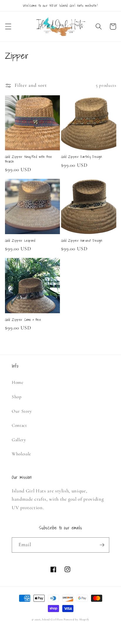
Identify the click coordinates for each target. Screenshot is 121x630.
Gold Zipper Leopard (20, 240)
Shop (17, 396)
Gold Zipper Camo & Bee (23, 319)
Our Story (22, 411)
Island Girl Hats (52, 619)
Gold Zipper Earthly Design (81, 156)
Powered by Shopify (76, 619)
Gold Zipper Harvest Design (81, 240)
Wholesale (21, 453)
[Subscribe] (102, 545)
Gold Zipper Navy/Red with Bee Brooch (28, 159)
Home (17, 382)
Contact (19, 425)
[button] (8, 26)
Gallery (19, 439)
